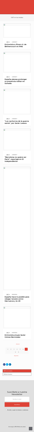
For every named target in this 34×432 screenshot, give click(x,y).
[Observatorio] (17, 7)
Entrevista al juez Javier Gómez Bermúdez (15, 336)
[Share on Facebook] (4, 364)
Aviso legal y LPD (12, 426)
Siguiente (16, 355)
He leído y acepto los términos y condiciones (17, 410)
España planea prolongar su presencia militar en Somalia (16, 81)
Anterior (18, 344)
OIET (7, 42)
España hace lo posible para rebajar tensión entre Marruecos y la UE (17, 299)
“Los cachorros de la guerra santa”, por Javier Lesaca (17, 122)
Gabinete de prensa (8, 374)
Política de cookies (21, 426)
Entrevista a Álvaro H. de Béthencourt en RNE (15, 45)
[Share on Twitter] (7, 364)
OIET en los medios (8, 371)
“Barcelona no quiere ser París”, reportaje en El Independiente (15, 159)
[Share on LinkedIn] (10, 364)
